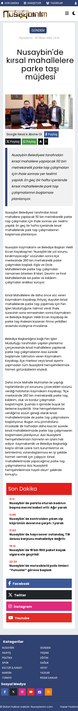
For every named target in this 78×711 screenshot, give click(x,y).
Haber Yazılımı (69, 706)
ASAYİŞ (6, 652)
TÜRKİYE (7, 678)
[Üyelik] (76, 3)
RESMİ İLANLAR (48, 678)
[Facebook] (4, 692)
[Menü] (67, 13)
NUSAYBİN (8, 647)
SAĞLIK (44, 663)
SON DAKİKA (11, 3)
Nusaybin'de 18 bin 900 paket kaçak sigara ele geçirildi (37, 552)
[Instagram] (22, 692)
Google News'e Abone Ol (24, 134)
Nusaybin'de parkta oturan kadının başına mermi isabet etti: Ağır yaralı (38, 505)
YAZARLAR (56, 3)
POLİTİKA (7, 657)
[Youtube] (31, 692)
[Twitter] (13, 692)
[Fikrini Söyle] (39, 692)
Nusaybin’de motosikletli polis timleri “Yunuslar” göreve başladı (38, 568)
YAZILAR (45, 673)
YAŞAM (44, 652)
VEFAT (43, 668)
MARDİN (6, 673)
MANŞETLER (34, 3)
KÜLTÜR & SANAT (12, 668)
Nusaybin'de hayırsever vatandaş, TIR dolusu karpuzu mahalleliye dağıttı (39, 536)
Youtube (21, 618)
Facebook (20, 584)
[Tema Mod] (74, 13)
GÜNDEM (38, 30)
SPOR (5, 663)
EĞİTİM (44, 657)
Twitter (20, 595)
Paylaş (52, 134)
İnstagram (22, 606)
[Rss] (48, 692)
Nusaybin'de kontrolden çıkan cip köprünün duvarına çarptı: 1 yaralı (36, 521)
